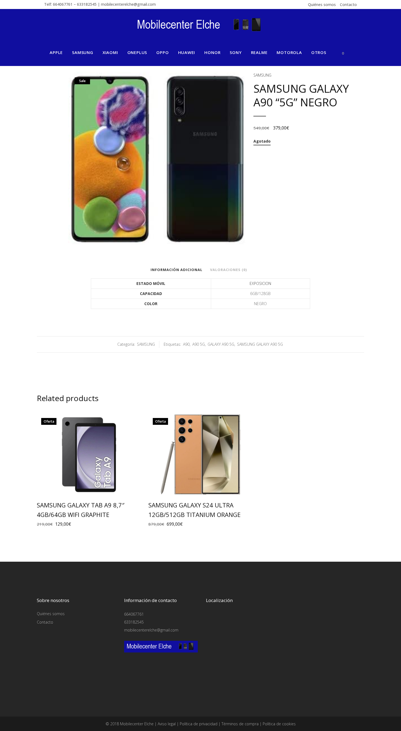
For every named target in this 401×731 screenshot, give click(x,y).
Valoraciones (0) (228, 269)
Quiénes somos (322, 4)
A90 (186, 344)
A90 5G (198, 344)
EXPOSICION (260, 283)
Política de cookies (279, 723)
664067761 (134, 614)
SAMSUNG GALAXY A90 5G (260, 344)
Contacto (348, 4)
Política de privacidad (198, 723)
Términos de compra (240, 723)
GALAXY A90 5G (221, 344)
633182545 (134, 622)
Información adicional (176, 269)
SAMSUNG (262, 75)
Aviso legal (167, 723)
